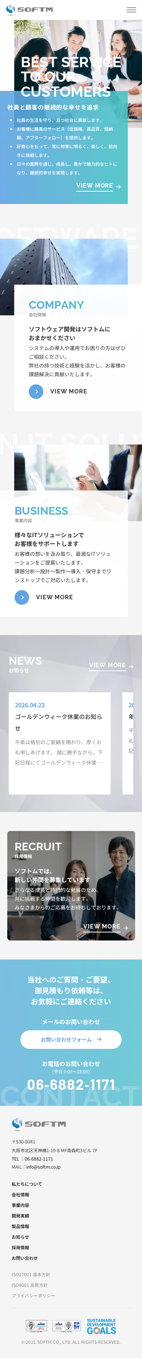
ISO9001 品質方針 (30, 1285)
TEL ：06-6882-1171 (32, 1158)
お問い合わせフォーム (66, 1039)
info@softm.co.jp (43, 1166)
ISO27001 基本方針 (31, 1274)
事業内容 (20, 1205)
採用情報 (20, 1247)
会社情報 (20, 1194)
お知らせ (20, 1237)
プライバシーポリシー (33, 1295)
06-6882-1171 (71, 1084)
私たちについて (27, 1184)
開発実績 (20, 1215)
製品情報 (20, 1226)
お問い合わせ (25, 1258)
